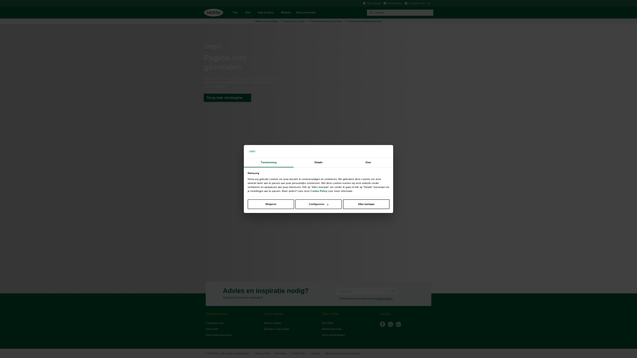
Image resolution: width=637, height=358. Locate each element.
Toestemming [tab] (269, 162)
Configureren (316, 204)
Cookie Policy (318, 191)
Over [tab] (368, 162)
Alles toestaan (366, 204)
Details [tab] (319, 162)
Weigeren (270, 204)
